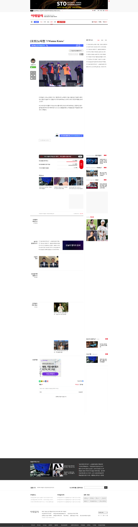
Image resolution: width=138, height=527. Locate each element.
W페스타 (97, 498)
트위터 (34, 72)
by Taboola (35, 223)
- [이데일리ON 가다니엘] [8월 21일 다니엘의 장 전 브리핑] (68, 497)
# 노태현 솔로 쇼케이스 (44, 140)
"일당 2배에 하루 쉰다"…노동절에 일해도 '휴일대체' (90, 464)
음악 (51, 21)
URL (34, 78)
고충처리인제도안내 (75, 525)
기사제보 (94, 525)
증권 (102, 40)
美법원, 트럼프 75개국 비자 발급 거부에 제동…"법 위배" (91, 470)
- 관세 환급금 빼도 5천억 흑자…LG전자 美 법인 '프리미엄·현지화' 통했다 (42, 499)
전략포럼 (92, 498)
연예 (45, 21)
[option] (57, 10)
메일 (31, 75)
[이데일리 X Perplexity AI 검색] (56, 45)
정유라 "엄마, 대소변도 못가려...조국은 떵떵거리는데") (50, 247)
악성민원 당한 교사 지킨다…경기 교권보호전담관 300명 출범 (93, 473)
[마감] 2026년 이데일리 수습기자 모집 (45, 487)
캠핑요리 (86, 501)
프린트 (34, 75)
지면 (101, 10)
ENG (95, 10)
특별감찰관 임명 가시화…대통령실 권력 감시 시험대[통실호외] (93, 475)
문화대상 (86, 498)
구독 (98, 10)
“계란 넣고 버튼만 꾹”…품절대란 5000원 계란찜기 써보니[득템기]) (53, 243)
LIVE (32, 10)
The (105, 21)
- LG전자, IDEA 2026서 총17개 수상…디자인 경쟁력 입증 (41, 501)
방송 (48, 21)
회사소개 (33, 525)
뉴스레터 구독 (76, 213)
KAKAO (31, 78)
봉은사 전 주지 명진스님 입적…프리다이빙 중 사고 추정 (91, 468)
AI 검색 (36, 21)
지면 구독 (81, 213)
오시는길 (44, 525)
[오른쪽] (57, 256)
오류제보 (88, 525)
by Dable (35, 277)
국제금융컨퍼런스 (93, 501)
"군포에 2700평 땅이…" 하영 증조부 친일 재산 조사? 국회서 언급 (93, 466)
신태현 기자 (33, 64)
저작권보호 (83, 525)
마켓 (100, 21)
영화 (55, 21)
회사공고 (39, 525)
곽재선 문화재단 (102, 501)
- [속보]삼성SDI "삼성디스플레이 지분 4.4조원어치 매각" (41, 497)
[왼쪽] (56, 256)
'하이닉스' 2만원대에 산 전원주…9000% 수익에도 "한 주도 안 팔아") (53, 245)
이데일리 (44, 15)
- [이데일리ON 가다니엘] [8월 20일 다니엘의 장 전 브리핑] (68, 499)
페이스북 (31, 72)
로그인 (106, 10)
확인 (106, 487)
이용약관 (56, 525)
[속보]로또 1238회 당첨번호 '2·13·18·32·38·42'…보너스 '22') (51, 249)
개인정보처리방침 (101, 525)
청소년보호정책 (64, 525)
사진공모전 (103, 498)
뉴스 (98, 40)
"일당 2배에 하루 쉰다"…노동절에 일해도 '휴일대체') (50, 241)
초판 (103, 10)
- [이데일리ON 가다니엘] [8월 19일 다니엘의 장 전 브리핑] (68, 501)
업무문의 (50, 525)
